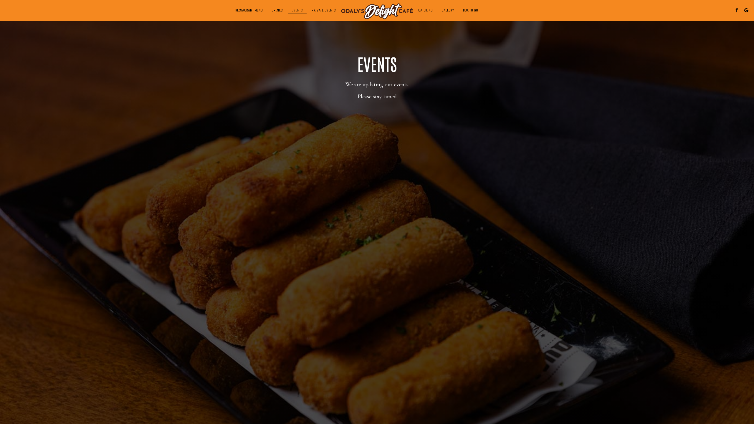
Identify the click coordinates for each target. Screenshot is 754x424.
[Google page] (746, 10)
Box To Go (470, 10)
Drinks (277, 10)
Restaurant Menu (249, 10)
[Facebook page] (737, 10)
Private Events (324, 10)
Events (297, 10)
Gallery (448, 10)
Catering (425, 10)
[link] (377, 11)
